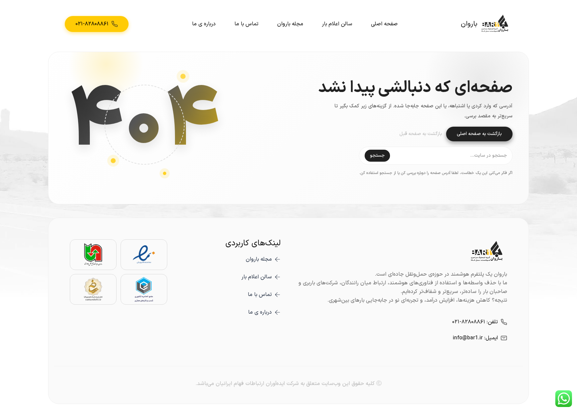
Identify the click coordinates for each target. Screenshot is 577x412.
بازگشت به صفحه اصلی (479, 133)
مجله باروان (290, 24)
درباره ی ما (204, 24)
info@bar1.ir (468, 338)
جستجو (377, 155)
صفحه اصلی (384, 24)
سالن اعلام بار (337, 24)
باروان (469, 24)
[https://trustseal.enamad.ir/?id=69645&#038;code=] (144, 254)
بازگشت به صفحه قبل (420, 133)
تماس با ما (246, 24)
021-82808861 (468, 322)
